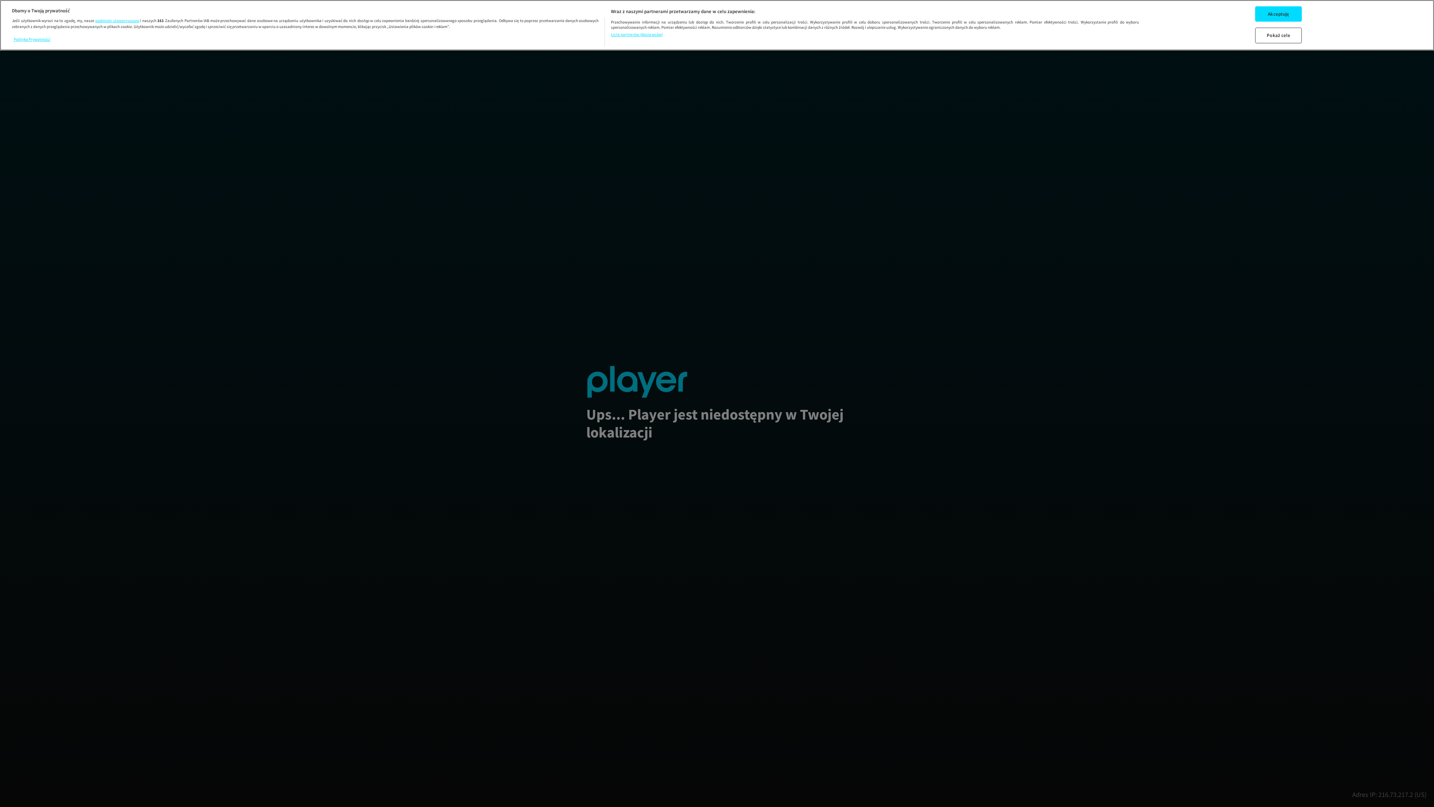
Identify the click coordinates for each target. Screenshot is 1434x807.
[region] (717, 25)
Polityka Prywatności (32, 39)
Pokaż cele (1278, 35)
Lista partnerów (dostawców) (637, 34)
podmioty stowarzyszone (117, 20)
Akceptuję (1278, 13)
